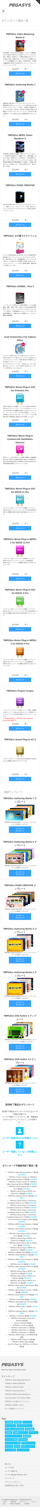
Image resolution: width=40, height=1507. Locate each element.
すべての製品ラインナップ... (15, 1408)
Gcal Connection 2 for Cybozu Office (18, 1398)
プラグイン (33, 1432)
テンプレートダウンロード (20, 830)
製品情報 (15, 69)
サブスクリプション (25, 1426)
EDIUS (17, 1446)
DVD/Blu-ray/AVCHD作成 (14, 1429)
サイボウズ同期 (11, 1439)
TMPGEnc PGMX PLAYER (14, 1387)
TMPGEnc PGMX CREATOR (15, 1383)
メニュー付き (10, 1450)
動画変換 (18, 1422)
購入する (8, 1464)
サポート (34, 1502)
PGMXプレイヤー (28, 1443)
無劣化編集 (29, 1429)
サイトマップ (9, 1478)
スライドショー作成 (13, 1443)
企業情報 (26, 1504)
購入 (26, 69)
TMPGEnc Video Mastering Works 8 (17, 1380)
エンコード (27, 1422)
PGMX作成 (23, 1439)
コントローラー (23, 1450)
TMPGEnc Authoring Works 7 (15, 1391)
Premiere (9, 1446)
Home (5, 1502)
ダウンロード (20, 73)
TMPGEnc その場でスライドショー (17, 1401)
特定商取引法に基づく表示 (14, 1485)
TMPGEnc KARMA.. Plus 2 (14, 1405)
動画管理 (27, 1436)
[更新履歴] (21, 1175)
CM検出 (8, 1432)
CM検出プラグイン (20, 1432)
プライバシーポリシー (12, 1482)
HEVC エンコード (28, 1446)
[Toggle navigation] (3, 11)
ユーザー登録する (11, 1471)
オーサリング (10, 1426)
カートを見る (9, 1467)
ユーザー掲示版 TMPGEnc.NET (16, 1475)
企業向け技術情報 (15, 1504)
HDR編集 (9, 1422)
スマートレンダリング (13, 1436)
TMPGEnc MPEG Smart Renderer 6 (17, 1394)
